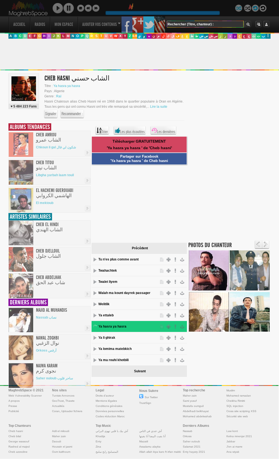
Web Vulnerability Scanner (25, 395)
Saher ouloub (191, 441)
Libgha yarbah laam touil (55, 175)
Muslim (230, 390)
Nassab (187, 431)
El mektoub (44, 203)
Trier (105, 131)
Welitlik (104, 304)
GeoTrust (58, 400)
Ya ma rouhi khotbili (113, 360)
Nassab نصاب (46, 317)
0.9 (134, 36)
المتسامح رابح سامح (107, 451)
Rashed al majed (19, 446)
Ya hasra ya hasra (66, 86)
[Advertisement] (139, 54)
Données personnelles (110, 411)
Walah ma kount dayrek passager (124, 293)
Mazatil (143, 441)
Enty (98, 441)
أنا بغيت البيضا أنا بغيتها (152, 436)
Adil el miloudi (60, 431)
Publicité (13, 411)
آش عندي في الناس (150, 431)
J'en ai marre (234, 446)
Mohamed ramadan (238, 395)
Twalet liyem (107, 282)
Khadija (100, 436)
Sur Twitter (151, 397)
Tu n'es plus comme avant (118, 259)
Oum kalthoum (61, 451)
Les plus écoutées (132, 131)
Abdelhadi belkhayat (196, 411)
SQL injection (234, 405)
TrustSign (145, 402)
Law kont (232, 431)
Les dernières (166, 131)
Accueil (19, 24)
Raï (58, 96)
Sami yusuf (190, 400)
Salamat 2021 (192, 446)
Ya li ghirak (106, 338)
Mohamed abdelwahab (197, 416)
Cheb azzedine (18, 451)
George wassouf (18, 441)
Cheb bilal (14, 436)
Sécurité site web (237, 416)
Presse (12, 405)
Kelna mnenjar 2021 (239, 436)
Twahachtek (107, 270)
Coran (56, 411)
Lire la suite (158, 107)
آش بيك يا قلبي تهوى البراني (112, 431)
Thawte (70, 400)
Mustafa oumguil (193, 405)
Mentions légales (106, 400)
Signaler (50, 113)
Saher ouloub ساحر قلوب (54, 378)
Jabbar (230, 441)
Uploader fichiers (71, 411)
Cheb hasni (15, 431)
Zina (98, 446)
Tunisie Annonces (63, 395)
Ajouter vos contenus (99, 24)
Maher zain (190, 395)
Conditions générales (109, 405)
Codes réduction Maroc (110, 416)
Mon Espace (63, 24)
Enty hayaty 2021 (194, 451)
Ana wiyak (232, 451)
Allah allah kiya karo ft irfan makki (160, 451)
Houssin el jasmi (62, 446)
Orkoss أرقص (46, 350)
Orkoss (187, 436)
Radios (40, 24)
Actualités (58, 405)
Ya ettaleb (106, 315)
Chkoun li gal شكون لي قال (56, 147)
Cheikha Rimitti (235, 400)
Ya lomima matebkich (115, 349)
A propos (14, 400)
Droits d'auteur (105, 395)
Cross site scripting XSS (241, 411)
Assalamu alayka (149, 446)
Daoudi (56, 441)
